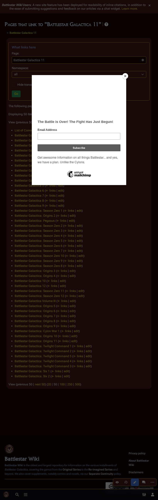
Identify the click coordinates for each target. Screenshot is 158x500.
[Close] (125, 76)
